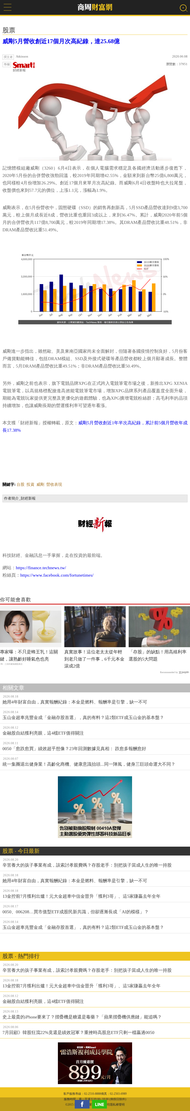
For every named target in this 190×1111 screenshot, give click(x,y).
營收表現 (54, 484)
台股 (20, 484)
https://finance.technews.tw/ (41, 567)
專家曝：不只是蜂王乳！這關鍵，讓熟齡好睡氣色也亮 (29, 655)
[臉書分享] (83, 1104)
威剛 (40, 484)
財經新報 (19, 70)
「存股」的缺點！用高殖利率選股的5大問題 (158, 655)
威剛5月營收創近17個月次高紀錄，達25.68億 (61, 41)
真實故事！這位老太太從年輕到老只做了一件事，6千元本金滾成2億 (94, 659)
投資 (30, 484)
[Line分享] (100, 1104)
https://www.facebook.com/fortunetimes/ (57, 575)
